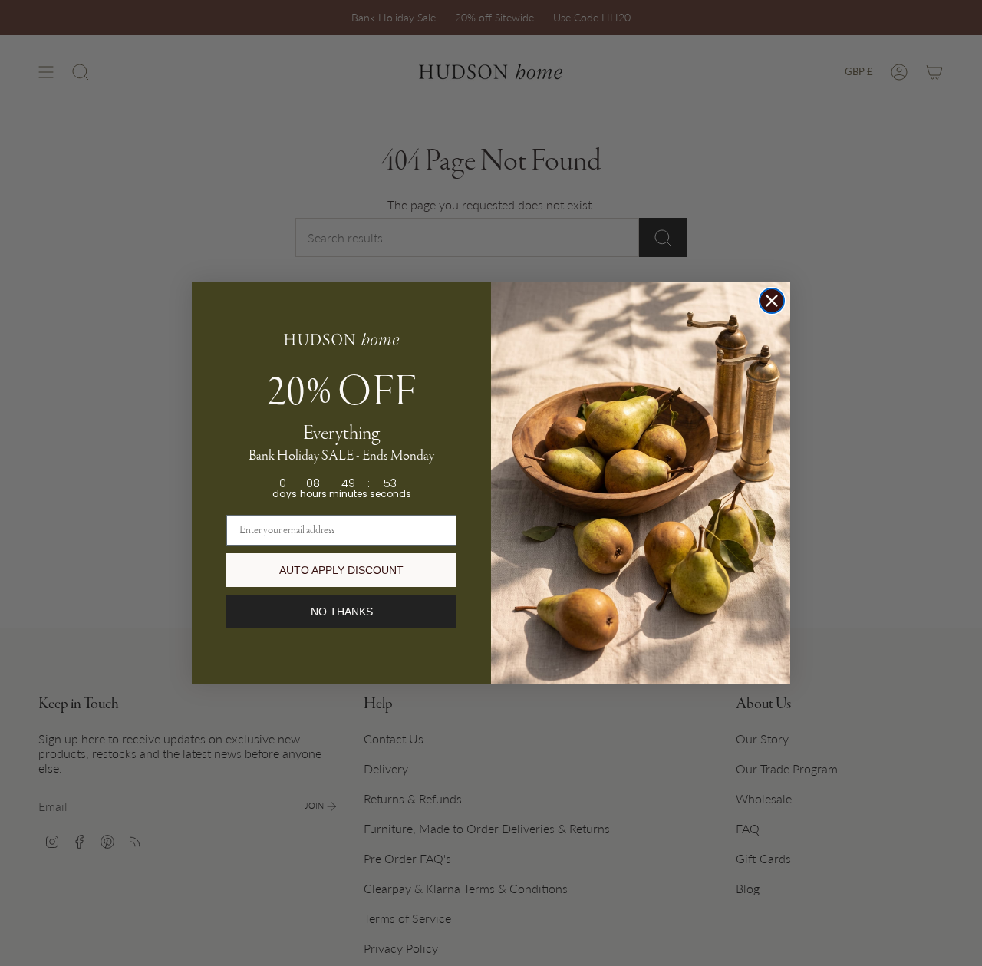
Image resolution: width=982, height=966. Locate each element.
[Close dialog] (772, 300)
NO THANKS (342, 611)
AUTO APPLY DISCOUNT (341, 570)
